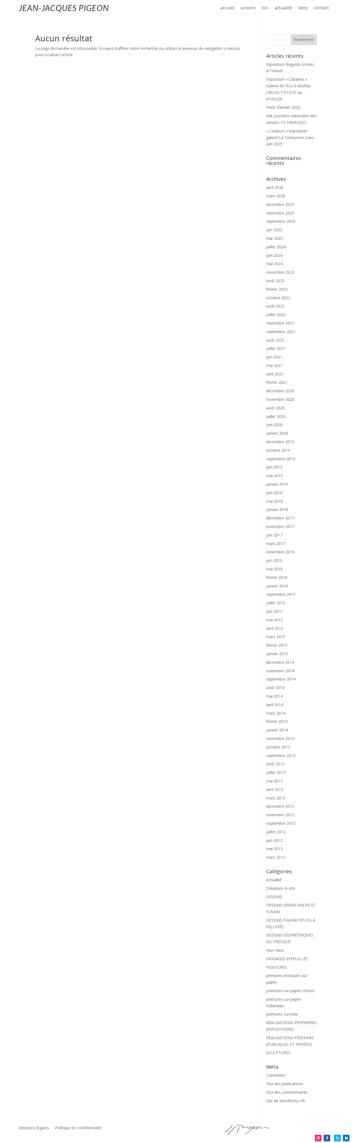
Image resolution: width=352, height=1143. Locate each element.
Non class (275, 950)
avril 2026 (274, 187)
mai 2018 (274, 501)
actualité (283, 8)
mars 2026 (275, 195)
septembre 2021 (280, 331)
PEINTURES (276, 967)
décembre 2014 (280, 662)
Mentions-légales (33, 1128)
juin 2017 (274, 535)
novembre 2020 (280, 399)
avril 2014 (274, 704)
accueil (227, 8)
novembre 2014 (280, 670)
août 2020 (275, 407)
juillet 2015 (275, 602)
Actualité (274, 879)
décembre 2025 (280, 204)
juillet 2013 (275, 772)
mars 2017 (275, 543)
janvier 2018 (277, 509)
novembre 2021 (280, 323)
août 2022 (275, 306)
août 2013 (275, 763)
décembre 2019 (280, 441)
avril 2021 (274, 374)
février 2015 (276, 645)
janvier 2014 (277, 730)
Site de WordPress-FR (285, 1100)
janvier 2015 (277, 653)
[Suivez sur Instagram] (318, 1138)
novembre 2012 (280, 814)
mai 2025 (274, 238)
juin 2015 (274, 611)
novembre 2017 (280, 526)
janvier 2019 (277, 484)
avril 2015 (274, 628)
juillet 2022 (275, 314)
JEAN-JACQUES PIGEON (64, 8)
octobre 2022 (278, 297)
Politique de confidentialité (78, 1128)
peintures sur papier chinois (290, 990)
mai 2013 (274, 780)
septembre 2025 (280, 221)
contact (321, 8)
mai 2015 (274, 619)
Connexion (275, 1075)
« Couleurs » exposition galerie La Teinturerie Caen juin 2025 (290, 137)
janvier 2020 (277, 433)
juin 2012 (274, 840)
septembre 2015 (280, 594)
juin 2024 (274, 255)
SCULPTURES (278, 1052)
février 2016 (276, 577)
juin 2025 (274, 229)
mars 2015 (275, 636)
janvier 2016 (277, 586)
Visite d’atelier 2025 (283, 107)
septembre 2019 (280, 458)
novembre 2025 (280, 213)
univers (248, 8)
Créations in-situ (280, 888)
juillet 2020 (275, 416)
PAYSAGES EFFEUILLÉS (287, 958)
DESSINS (274, 896)
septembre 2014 (280, 679)
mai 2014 (274, 696)
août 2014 (275, 687)
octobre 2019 (278, 450)
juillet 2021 (275, 348)
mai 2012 (274, 848)
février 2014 (276, 721)
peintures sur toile (282, 1014)
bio (265, 8)
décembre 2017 (280, 518)
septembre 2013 (280, 755)
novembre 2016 (280, 551)
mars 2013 (275, 798)
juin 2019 (274, 467)
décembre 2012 (280, 806)
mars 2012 (275, 857)
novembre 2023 (280, 272)
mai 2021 (274, 365)
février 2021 (276, 382)
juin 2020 (274, 424)
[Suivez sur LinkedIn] (346, 1138)
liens (303, 8)
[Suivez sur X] (337, 1138)
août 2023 (275, 280)
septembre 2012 (280, 823)
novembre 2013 (280, 738)
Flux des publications (284, 1083)
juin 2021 (274, 357)
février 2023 (276, 289)
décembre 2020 (280, 390)
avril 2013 (274, 789)
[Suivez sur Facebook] (327, 1138)
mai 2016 (274, 569)
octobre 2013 (278, 747)
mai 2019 (274, 475)
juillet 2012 (275, 831)
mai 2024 (274, 263)
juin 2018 (274, 492)
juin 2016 (274, 560)
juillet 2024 (275, 246)
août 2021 (275, 340)
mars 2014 (275, 713)
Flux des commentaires (287, 1092)
